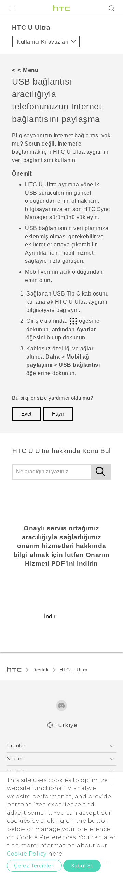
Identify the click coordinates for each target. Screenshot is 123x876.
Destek (40, 670)
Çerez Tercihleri (34, 866)
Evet (26, 414)
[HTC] (61, 8)
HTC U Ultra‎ (73, 670)
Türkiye (66, 725)
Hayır (58, 414)
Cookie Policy (27, 853)
